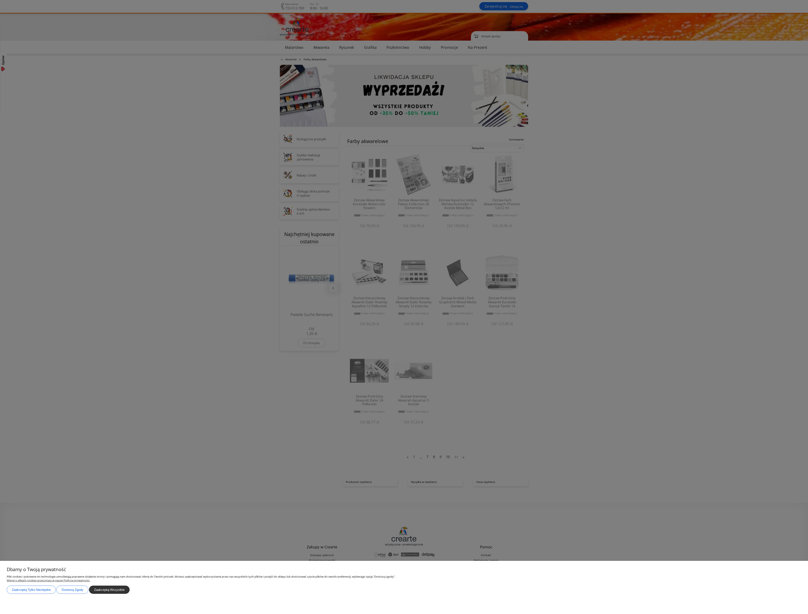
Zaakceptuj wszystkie (109, 589)
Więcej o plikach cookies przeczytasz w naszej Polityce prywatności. (48, 580)
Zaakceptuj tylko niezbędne (31, 589)
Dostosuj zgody (72, 589)
